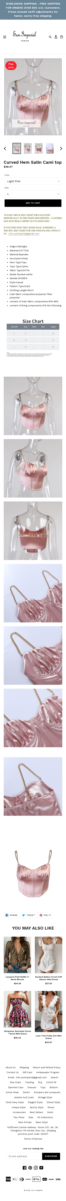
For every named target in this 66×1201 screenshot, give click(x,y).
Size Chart (15, 1082)
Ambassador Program (47, 1072)
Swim (50, 1112)
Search (54, 1077)
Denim (26, 1092)
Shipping (24, 1067)
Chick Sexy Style (15, 1102)
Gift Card (27, 1072)
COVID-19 (51, 1082)
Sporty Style (36, 1107)
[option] (16, 148)
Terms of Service (33, 1139)
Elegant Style (35, 1102)
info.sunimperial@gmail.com (23, 233)
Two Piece (18, 1117)
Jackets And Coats (24, 1097)
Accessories (19, 1112)
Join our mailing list (33, 1148)
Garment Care (15, 1087)
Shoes (51, 1107)
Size (7, 188)
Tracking (29, 1082)
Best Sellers (36, 1112)
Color (7, 175)
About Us (11, 1067)
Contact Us (13, 1072)
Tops (43, 1087)
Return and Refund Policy (46, 1067)
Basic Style (42, 1122)
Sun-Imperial (36, 1190)
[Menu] (4, 36)
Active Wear (12, 1092)
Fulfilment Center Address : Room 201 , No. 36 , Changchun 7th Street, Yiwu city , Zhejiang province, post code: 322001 (33, 1130)
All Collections (45, 1117)
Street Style (53, 1102)
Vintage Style (45, 1097)
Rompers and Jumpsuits (47, 1092)
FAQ (40, 1082)
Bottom (54, 1087)
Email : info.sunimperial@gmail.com (27, 1077)
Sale (30, 1117)
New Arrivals (25, 1122)
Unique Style (19, 1107)
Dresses (31, 1087)
